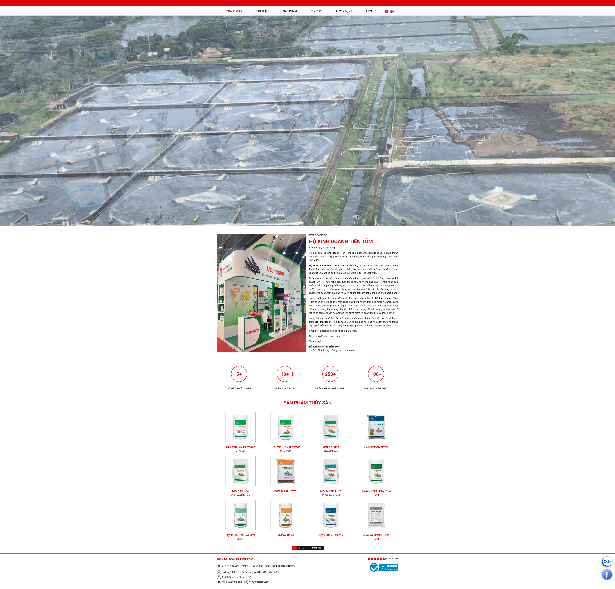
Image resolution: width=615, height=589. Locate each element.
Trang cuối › (317, 548)
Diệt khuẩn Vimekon (330, 535)
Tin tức (316, 11)
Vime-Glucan (286, 535)
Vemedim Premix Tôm (286, 491)
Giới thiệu (262, 11)
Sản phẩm (290, 11)
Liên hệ (371, 11)
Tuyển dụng (344, 11)
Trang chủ (234, 11)
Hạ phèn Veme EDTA (376, 447)
